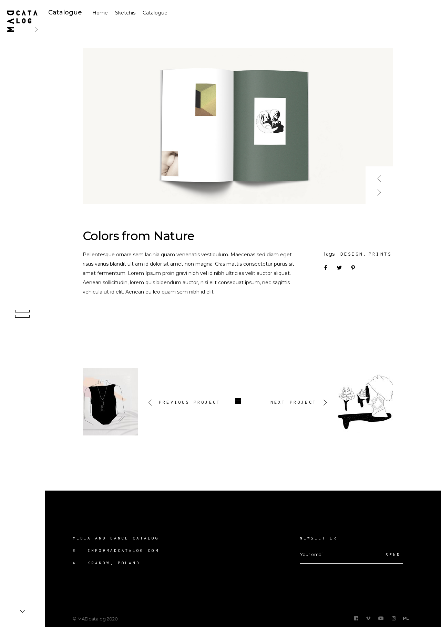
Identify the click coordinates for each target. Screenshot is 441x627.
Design (351, 254)
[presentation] (379, 175)
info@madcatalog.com (123, 550)
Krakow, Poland (114, 563)
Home (100, 13)
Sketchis (125, 13)
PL (406, 618)
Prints (380, 254)
